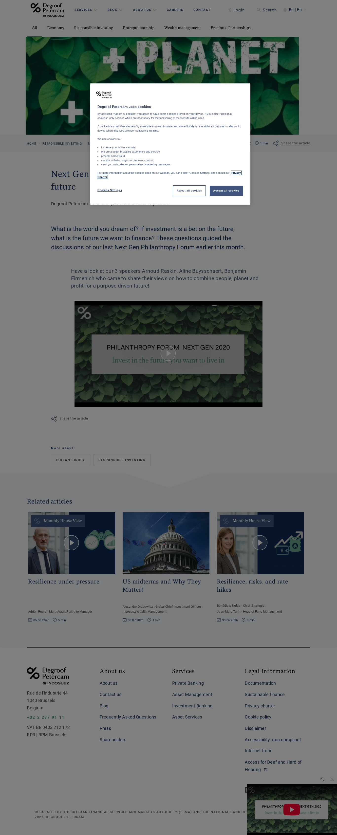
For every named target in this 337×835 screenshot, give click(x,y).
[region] (170, 144)
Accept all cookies (226, 190)
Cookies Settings (109, 190)
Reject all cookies (189, 190)
